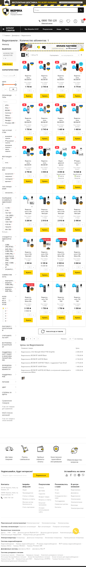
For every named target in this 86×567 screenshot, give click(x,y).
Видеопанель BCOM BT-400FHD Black (44, 78)
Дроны (3, 532)
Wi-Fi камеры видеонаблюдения (70, 544)
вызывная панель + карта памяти (8, 148)
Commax (8, 113)
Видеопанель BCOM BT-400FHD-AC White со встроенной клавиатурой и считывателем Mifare (61, 78)
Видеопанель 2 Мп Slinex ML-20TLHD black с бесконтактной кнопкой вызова (28, 299)
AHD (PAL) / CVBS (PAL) (9, 250)
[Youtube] (66, 475)
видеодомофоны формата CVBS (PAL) (9, 283)
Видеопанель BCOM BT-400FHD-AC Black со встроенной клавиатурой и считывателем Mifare (44, 163)
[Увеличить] (33, 90)
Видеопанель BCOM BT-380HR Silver (28, 120)
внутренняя (9, 174)
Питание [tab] (5, 382)
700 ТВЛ (8, 213)
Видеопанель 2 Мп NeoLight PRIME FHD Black (44, 211)
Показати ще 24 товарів (54, 331)
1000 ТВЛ (8, 222)
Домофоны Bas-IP (38, 549)
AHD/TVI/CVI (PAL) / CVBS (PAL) (9, 258)
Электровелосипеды (49, 523)
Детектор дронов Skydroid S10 (28, 532)
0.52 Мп (8, 224)
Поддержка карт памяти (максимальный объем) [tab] (7, 356)
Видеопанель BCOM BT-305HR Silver (77, 120)
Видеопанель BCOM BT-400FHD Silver (44, 120)
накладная (9, 179)
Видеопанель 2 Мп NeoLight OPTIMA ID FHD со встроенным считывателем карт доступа (28, 211)
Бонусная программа (42, 504)
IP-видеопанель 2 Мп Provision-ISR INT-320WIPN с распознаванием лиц (77, 163)
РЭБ (14, 532)
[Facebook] (71, 475)
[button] (81, 47)
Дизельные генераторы (35, 537)
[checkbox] (9, 105)
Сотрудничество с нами (61, 497)
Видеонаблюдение (7, 544)
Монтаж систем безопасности (28, 503)
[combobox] (59, 10)
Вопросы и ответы (29, 499)
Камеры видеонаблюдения (25, 544)
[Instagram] (75, 475)
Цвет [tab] (4, 387)
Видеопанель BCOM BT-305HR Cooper (60, 120)
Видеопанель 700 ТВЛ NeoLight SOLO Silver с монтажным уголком (61, 299)
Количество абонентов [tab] (7, 300)
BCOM (7, 110)
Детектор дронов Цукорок (49, 532)
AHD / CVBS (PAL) (9, 264)
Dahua (7, 115)
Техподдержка (60, 501)
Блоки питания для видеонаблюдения (65, 557)
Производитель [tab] (7, 96)
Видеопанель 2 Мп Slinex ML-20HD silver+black (77, 254)
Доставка (42, 491)
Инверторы (20, 555)
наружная (8, 176)
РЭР (9, 532)
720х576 (8, 227)
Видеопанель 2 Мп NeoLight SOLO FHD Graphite (77, 211)
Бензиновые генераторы (53, 537)
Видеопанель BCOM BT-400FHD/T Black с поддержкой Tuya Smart (77, 78)
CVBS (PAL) (9, 254)
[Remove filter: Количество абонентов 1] (5, 58)
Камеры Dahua (6, 546)
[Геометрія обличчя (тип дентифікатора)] (81, 149)
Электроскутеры (63, 523)
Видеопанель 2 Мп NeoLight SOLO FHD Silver (28, 254)
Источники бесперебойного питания (13, 557)
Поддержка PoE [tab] (7, 375)
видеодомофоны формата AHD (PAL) (9, 289)
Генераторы (21, 537)
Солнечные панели (7, 555)
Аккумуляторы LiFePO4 (42, 559)
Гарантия (42, 494)
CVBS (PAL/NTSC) (9, 246)
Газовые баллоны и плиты (61, 559)
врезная (8, 181)
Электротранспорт (77, 508)
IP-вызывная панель (9, 142)
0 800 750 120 (8, 498)
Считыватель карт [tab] (6, 336)
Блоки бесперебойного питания (39, 557)
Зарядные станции (32, 555)
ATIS (6, 105)
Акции (25, 490)
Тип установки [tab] (7, 169)
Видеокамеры (75, 490)
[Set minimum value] (15, 84)
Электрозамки (76, 499)
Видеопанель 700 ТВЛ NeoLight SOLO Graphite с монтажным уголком (44, 299)
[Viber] (83, 475)
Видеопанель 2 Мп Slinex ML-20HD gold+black (60, 254)
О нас (57, 490)
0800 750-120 (49, 20)
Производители (28, 493)
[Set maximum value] (3, 84)
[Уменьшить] (25, 90)
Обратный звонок (47, 23)
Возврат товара (44, 497)
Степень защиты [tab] (7, 393)
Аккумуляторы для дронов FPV (34, 534)
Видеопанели (75, 496)
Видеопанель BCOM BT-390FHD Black (28, 163)
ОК (13, 89)
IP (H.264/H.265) (9, 268)
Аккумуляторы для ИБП (24, 559)
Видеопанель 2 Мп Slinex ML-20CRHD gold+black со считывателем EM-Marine (44, 254)
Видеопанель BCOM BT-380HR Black (28, 78)
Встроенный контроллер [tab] (7, 345)
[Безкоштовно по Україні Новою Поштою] (25, 67)
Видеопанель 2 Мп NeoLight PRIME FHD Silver (60, 211)
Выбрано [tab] (6, 49)
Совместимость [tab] (7, 276)
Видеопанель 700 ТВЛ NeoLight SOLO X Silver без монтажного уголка (77, 299)
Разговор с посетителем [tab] (7, 328)
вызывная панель (8, 137)
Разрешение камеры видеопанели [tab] (7, 201)
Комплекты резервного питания (52, 555)
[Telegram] (79, 475)
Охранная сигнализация (27, 526)
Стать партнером (28, 507)
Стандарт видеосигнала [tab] (7, 239)
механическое (9, 193)
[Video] (25, 62)
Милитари (74, 505)
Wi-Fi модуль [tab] (7, 158)
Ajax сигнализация (44, 526)
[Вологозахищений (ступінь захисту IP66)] (32, 197)
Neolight (8, 120)
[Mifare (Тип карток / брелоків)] (64, 64)
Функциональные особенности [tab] (7, 367)
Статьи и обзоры (28, 496)
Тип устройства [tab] (7, 131)
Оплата (41, 487)
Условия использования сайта (44, 510)
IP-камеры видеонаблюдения (47, 544)
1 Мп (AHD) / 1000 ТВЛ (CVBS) (9, 217)
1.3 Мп (7, 208)
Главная (7, 35)
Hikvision (8, 118)
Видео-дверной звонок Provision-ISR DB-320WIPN (61, 163)
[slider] (43, 2)
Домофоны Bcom (24, 549)
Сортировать (54, 55)
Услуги (57, 493)
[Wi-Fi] (81, 64)
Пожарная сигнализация (61, 526)
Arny (6, 108)
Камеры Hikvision (19, 546)
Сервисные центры (61, 504)
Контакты (58, 507)
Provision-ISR (9, 123)
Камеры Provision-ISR (34, 546)
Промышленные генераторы (74, 537)
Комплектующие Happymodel (11, 534)
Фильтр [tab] (5, 44)
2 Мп (7, 210)
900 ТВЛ (8, 229)
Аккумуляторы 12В (7, 559)
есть (6, 163)
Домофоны (16, 35)
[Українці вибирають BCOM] (32, 64)
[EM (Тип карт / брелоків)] (32, 203)
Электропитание (76, 502)
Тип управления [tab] (7, 188)
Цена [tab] (4, 82)
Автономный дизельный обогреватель (14, 561)
